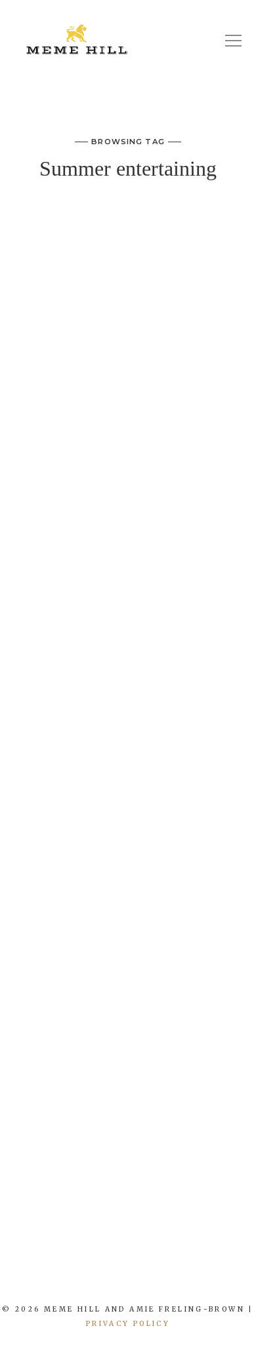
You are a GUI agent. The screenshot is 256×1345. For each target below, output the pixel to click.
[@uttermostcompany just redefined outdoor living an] (181, 1277)
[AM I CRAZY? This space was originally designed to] (224, 1277)
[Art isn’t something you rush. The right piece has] (11, 1277)
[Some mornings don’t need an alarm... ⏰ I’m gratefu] (53, 1277)
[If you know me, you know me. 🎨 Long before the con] (96, 1277)
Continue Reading (128, 1179)
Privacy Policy (128, 1323)
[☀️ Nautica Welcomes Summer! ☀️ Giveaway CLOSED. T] (139, 1277)
